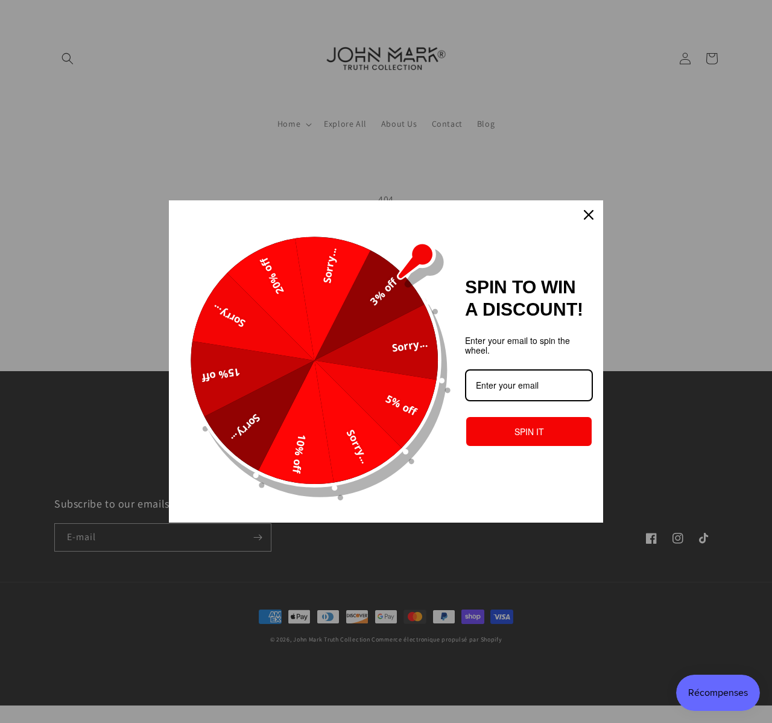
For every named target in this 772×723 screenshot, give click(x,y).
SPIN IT (529, 431)
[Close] (588, 214)
